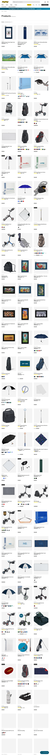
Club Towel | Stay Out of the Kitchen (8, 198)
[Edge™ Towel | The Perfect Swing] (9, 338)
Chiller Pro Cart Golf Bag (22, 146)
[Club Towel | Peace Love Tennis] (41, 162)
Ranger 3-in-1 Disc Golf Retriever (24, 654)
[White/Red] (3, 658)
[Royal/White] (18, 70)
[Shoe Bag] (25, 697)
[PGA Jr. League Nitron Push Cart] (9, 567)
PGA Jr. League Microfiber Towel (23, 553)
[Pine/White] (25, 96)
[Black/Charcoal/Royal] (23, 683)
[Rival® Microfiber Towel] (41, 671)
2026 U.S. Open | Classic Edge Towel (8, 42)
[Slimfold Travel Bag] (25, 721)
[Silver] (5, 478)
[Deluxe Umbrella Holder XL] (25, 240)
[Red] (23, 201)
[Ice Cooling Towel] (41, 389)
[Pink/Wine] (25, 504)
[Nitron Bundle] (41, 491)
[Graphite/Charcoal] (18, 504)
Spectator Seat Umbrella (38, 730)
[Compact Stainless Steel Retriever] (41, 214)
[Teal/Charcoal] (37, 658)
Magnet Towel (4, 475)
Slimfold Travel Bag (21, 730)
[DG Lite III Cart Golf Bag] (41, 240)
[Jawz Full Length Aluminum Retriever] (41, 415)
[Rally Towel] (9, 645)
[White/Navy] (28, 96)
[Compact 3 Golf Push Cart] (9, 214)
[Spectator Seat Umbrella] (41, 721)
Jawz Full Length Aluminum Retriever (40, 425)
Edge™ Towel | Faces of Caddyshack (8, 323)
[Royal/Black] (25, 632)
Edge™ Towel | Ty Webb (22, 347)
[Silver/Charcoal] (26, 504)
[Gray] (20, 201)
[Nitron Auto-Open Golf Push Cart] (25, 491)
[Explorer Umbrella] (41, 338)
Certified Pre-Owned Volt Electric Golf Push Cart (41, 120)
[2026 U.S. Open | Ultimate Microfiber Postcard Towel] (9, 57)
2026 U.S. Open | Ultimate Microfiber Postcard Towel (8, 68)
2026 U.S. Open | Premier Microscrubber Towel (22, 43)
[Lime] (36, 350)
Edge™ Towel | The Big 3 (38, 323)
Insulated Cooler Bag (5, 425)
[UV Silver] (34, 733)
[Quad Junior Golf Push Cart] (41, 593)
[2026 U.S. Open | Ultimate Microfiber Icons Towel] (41, 32)
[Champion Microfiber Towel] (9, 136)
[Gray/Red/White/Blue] (20, 96)
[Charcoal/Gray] (36, 683)
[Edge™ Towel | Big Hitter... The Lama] (41, 266)
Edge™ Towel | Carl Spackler (23, 299)
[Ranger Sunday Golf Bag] (41, 645)
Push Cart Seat (20, 602)
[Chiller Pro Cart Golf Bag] (25, 136)
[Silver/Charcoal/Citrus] (25, 149)
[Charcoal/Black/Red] (18, 122)
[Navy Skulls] (23, 122)
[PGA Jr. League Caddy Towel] (41, 517)
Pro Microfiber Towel (37, 576)
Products (5, 11)
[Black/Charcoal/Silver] (25, 683)
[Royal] (18, 201)
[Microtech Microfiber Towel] (9, 491)
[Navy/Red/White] (23, 149)
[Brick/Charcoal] (36, 658)
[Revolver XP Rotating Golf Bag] (25, 671)
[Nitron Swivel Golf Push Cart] (9, 517)
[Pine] (23, 70)
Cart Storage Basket (5, 119)
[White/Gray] (37, 683)
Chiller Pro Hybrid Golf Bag (39, 146)
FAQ (36, 4)
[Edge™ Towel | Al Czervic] (25, 266)
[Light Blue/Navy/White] (18, 96)
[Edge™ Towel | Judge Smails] (25, 314)
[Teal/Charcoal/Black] (26, 149)
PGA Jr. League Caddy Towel (39, 527)
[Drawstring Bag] (9, 266)
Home (2, 11)
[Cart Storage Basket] (9, 109)
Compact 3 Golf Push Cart (6, 224)
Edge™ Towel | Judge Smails (23, 323)
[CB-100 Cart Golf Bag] (25, 109)
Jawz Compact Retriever (22, 425)
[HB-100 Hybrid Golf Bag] (41, 363)
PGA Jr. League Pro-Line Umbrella (24, 576)
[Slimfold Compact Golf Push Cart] (9, 721)
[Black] (20, 70)
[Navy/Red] (2, 632)
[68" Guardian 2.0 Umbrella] (41, 57)
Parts (39, 4)
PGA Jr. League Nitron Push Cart (7, 576)
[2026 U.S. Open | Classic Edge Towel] (9, 32)
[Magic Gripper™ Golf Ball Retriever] (25, 439)
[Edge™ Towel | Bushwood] (9, 290)
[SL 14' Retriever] (41, 697)
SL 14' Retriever (36, 706)
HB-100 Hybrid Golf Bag (38, 373)
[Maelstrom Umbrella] (9, 439)
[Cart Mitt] (41, 83)
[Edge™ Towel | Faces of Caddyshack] (9, 314)
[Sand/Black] (28, 149)
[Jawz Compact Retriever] (25, 415)
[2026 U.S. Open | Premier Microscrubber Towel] (25, 32)
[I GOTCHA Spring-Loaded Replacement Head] (25, 389)
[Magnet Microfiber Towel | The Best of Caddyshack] (41, 439)
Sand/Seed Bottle (5, 706)
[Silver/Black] (36, 123)
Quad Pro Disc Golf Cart (22, 628)
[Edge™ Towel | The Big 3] (41, 314)
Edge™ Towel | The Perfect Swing (8, 347)
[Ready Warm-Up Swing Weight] (9, 671)
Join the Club (39, 8)
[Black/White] (25, 70)
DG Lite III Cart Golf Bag (38, 250)
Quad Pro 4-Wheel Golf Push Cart (8, 628)
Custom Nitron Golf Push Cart (7, 250)
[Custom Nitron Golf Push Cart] (9, 240)
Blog (33, 4)
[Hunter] (34, 478)
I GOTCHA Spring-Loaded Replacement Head (22, 400)
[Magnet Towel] (9, 465)
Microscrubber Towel (38, 475)
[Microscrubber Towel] (41, 465)
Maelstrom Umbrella (5, 449)
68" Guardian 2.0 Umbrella (39, 67)
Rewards (29, 4)
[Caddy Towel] (25, 83)
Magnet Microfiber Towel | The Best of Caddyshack (41, 450)
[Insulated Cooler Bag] (9, 415)
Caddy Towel (20, 93)
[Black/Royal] (3, 376)
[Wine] (37, 350)
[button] (48, 2)
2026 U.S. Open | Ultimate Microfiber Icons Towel (40, 43)
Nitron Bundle (36, 501)
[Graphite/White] (5, 733)
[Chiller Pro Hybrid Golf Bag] (41, 136)
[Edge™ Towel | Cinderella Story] (41, 290)
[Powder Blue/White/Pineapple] (44, 253)
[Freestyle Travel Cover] (9, 363)
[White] (2, 149)
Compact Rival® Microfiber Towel (24, 224)
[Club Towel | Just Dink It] (25, 162)
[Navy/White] (26, 70)
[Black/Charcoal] (18, 149)
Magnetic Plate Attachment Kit (23, 475)
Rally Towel (4, 654)
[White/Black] (26, 96)
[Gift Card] (25, 363)
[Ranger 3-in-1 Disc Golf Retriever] (25, 645)
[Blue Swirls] (26, 632)
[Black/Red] (34, 123)
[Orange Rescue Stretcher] (25, 517)
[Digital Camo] (34, 253)
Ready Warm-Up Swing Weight (7, 680)
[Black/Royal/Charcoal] (20, 149)
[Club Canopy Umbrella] (9, 162)
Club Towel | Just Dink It (22, 172)
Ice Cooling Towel (37, 399)
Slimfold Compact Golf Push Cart (8, 730)
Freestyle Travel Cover (6, 373)
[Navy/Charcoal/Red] (21, 683)
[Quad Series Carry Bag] (41, 619)
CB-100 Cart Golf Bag (22, 119)
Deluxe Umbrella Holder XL (23, 250)
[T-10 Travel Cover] (41, 747)
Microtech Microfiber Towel (7, 501)
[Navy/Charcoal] (28, 504)
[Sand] (25, 122)
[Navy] (21, 70)
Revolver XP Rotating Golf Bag (23, 680)
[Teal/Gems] (42, 253)
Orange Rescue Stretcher (22, 527)
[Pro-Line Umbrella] (9, 593)
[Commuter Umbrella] (25, 188)
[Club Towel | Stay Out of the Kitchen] (9, 188)
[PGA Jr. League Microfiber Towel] (25, 543)
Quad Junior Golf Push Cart (39, 602)
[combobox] (26, 2)
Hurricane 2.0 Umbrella (6, 399)
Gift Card (19, 373)
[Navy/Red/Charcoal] (36, 149)
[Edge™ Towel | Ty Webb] (25, 338)
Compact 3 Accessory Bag (39, 198)
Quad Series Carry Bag (38, 628)
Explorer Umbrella (37, 347)
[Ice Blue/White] (20, 504)
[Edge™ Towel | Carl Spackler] (25, 290)
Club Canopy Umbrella (6, 172)
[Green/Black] (3, 530)
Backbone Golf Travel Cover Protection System (9, 94)
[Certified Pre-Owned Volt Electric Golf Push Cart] (41, 109)
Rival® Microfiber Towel (38, 680)
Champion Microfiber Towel (7, 146)
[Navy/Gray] (34, 658)
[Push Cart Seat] (25, 593)
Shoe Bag (19, 706)
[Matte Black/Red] (2, 227)
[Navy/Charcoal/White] (20, 683)
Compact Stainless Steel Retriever (40, 224)
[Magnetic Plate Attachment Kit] (25, 465)
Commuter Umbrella (21, 198)
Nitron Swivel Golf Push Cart (7, 527)
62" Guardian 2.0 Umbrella (22, 67)
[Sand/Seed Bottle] (9, 697)
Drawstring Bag (4, 276)
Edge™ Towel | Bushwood (6, 299)
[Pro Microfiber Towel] (41, 567)
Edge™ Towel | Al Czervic (22, 276)
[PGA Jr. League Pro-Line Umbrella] (25, 567)
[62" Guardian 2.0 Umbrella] (25, 57)
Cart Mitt (35, 93)
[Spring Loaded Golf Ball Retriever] (9, 747)
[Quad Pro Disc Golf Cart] (25, 619)
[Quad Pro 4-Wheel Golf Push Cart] (9, 619)
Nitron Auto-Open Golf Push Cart (24, 501)
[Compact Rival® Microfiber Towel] (25, 214)
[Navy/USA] (26, 683)
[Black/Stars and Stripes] (26, 122)
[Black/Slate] (21, 504)
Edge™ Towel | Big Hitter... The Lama (40, 276)
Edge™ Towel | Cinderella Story (39, 299)
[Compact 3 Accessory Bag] (41, 188)
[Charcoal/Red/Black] (21, 149)
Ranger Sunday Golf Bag (38, 654)
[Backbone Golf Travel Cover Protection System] (9, 83)
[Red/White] (28, 70)
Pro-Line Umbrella (5, 602)
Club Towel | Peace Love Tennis (39, 172)
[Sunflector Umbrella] (25, 747)
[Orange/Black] (21, 632)
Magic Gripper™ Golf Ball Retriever (24, 449)
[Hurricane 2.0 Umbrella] (9, 389)
